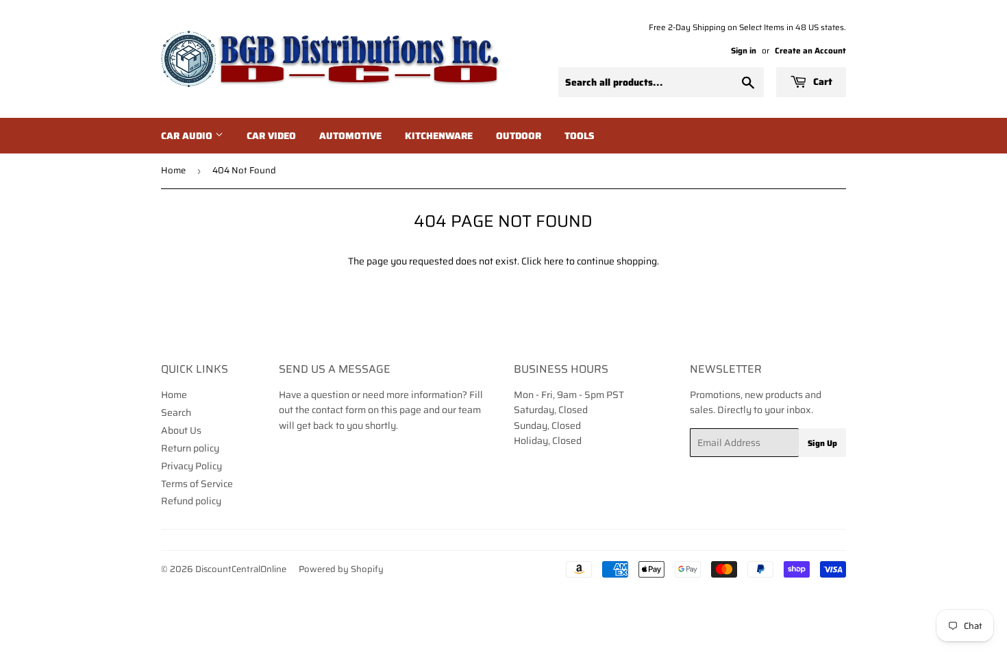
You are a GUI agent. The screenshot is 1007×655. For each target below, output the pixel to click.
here (554, 261)
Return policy (190, 448)
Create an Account (810, 50)
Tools (579, 135)
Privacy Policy (191, 465)
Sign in (743, 50)
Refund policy (191, 500)
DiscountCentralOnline (240, 569)
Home (173, 170)
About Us (181, 430)
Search (176, 412)
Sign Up (822, 442)
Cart (821, 81)
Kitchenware (439, 135)
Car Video (271, 135)
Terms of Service (197, 483)
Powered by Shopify (341, 569)
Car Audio (188, 135)
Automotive (350, 135)
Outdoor (518, 135)
